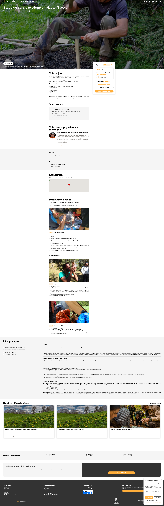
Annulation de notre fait (11, 352)
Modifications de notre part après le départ (15, 349)
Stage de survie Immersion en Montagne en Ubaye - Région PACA (21, 429)
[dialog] (153, 491)
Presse (5, 489)
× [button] (161, 479)
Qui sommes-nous (8, 487)
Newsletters (6, 493)
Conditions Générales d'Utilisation (11, 494)
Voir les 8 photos (8, 63)
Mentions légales (92, 500)
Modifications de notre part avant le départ (15, 347)
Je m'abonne (121, 473)
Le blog (5, 496)
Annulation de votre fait (11, 354)
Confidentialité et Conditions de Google (153, 502)
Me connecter (156, 1)
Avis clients (6, 488)
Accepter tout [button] (149, 497)
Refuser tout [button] (158, 497)
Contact (45, 489)
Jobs (5, 491)
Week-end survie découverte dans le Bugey (121, 429)
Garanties (6, 492)
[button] (153, 500)
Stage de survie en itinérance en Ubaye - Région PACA (71, 429)
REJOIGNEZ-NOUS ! (141, 490)
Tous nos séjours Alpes (154, 403)
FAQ (45, 487)
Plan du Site (46, 488)
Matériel (7, 344)
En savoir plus (60, 144)
